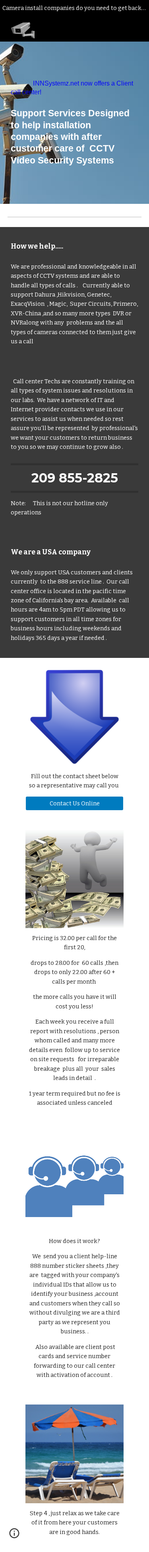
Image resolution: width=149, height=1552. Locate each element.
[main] (75, 88)
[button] (14, 1536)
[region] (74, 9)
